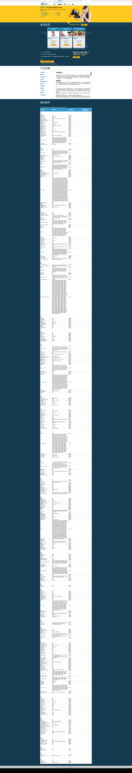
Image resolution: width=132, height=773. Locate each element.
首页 (54, 4)
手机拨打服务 (43, 76)
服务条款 (63, 767)
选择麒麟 (59, 4)
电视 (65, 4)
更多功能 (43, 16)
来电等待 (42, 83)
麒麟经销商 (71, 767)
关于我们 (56, 767)
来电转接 (42, 88)
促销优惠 (84, 24)
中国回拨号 (42, 72)
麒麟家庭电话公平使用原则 (47, 61)
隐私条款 (60, 767)
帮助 (73, 4)
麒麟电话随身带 (43, 81)
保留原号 (42, 74)
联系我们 (67, 767)
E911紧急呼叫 (43, 95)
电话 (69, 4)
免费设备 (42, 92)
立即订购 (53, 44)
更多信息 (42, 59)
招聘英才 (76, 767)
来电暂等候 (42, 85)
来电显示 (42, 79)
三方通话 (42, 90)
